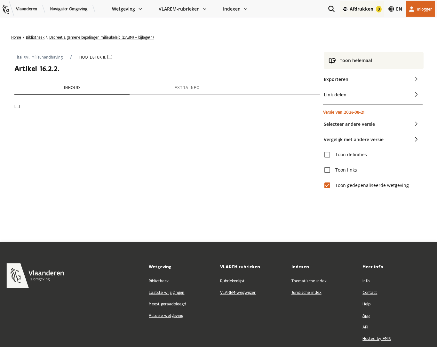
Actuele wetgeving (166, 315)
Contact (369, 292)
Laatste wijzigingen (166, 292)
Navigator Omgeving (68, 9)
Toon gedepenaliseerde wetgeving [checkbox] (372, 185)
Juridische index (306, 292)
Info (365, 281)
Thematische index (309, 281)
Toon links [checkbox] (346, 170)
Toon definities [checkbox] (351, 154)
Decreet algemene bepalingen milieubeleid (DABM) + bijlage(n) (101, 37)
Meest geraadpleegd (167, 304)
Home (16, 37)
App (365, 315)
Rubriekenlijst (232, 281)
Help (366, 304)
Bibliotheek (35, 37)
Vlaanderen (26, 9)
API (365, 327)
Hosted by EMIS (376, 338)
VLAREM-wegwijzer (238, 292)
